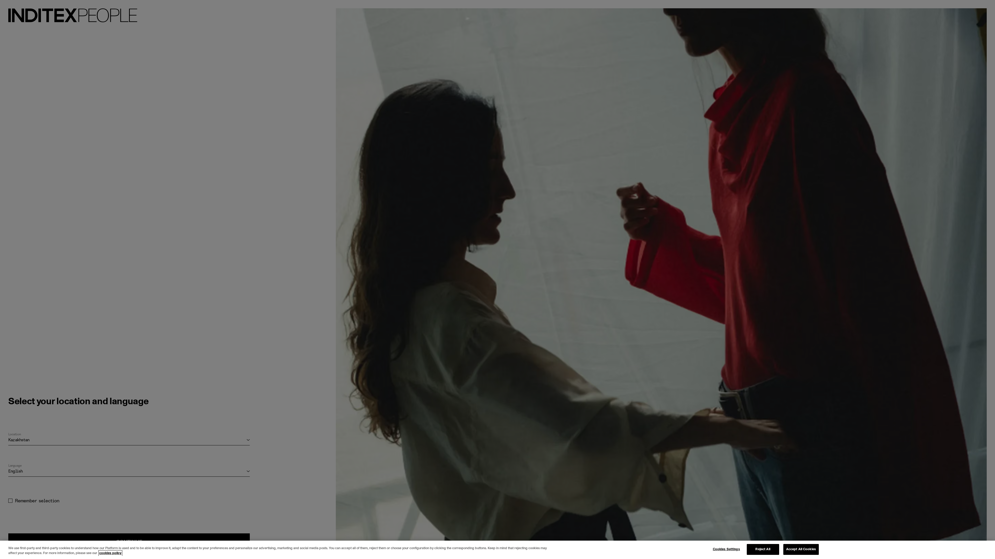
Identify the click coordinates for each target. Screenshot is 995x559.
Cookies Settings (726, 549)
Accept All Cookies (801, 549)
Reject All (762, 549)
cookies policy (110, 553)
